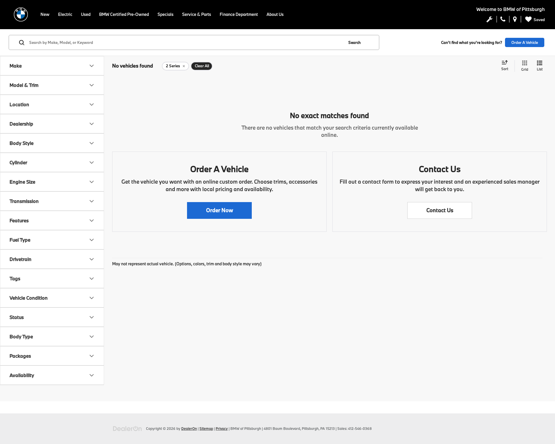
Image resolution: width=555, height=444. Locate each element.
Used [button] (85, 14)
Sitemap (206, 428)
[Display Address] (515, 20)
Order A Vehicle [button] (524, 42)
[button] (219, 210)
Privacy (222, 428)
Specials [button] (165, 14)
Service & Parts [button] (196, 14)
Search (354, 42)
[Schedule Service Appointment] (489, 20)
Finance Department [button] (239, 14)
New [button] (44, 14)
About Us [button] (275, 14)
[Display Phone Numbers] (503, 20)
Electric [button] (65, 14)
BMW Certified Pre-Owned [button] (124, 14)
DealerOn (189, 428)
